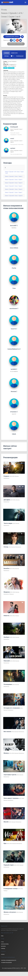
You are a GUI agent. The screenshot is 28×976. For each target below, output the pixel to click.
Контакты (3, 946)
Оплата (3, 954)
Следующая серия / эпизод (11, 36)
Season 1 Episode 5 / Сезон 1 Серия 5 (13, 186)
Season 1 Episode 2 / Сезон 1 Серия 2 (13, 176)
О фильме (6, 53)
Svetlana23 (14, 127)
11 (12, 56)
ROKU (2, 935)
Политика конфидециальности (8, 960)
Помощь (3, 948)
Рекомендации (19, 56)
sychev (12, 148)
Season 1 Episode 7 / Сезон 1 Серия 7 (13, 192)
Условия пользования (6, 962)
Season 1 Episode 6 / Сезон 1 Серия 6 (13, 189)
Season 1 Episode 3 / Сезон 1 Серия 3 (13, 179)
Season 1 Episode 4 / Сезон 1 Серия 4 (13, 182)
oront (12, 138)
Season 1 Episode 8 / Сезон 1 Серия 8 (13, 195)
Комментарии (14, 53)
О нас (2, 941)
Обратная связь (5, 944)
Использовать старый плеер (16, 43)
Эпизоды (6, 56)
